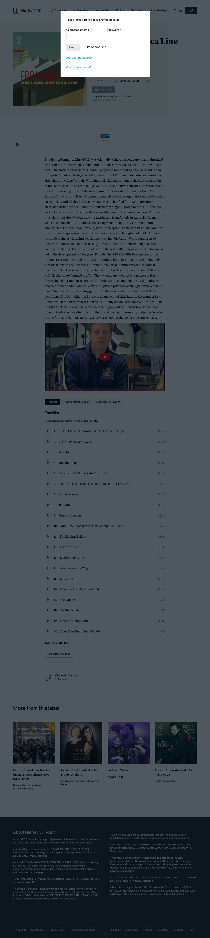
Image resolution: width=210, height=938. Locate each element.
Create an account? (78, 67)
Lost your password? (79, 57)
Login (73, 47)
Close (146, 14)
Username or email (79, 29)
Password (114, 29)
